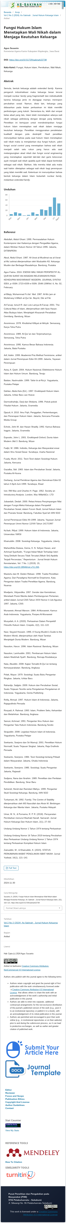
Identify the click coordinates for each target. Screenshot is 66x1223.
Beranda (7, 12)
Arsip (17, 12)
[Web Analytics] (13, 1126)
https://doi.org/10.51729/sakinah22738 (28, 60)
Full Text (12, 868)
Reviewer (10, 1093)
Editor (8, 1090)
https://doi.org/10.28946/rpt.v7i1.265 (21, 567)
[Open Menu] (4, 4)
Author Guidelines (15, 1105)
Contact (9, 1108)
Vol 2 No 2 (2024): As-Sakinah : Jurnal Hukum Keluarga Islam (31, 15)
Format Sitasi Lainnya (16, 908)
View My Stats (12, 1130)
